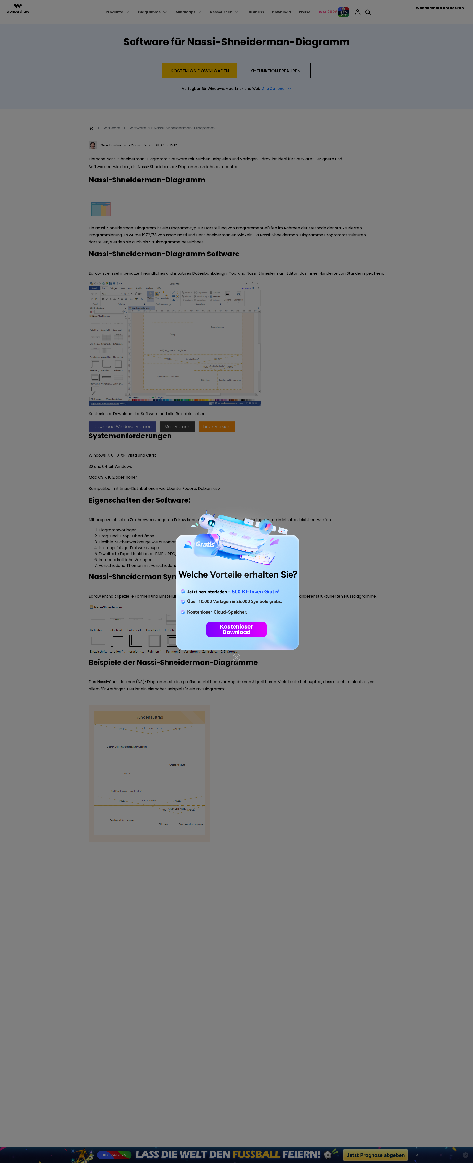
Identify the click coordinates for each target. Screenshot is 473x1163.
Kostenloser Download (236, 629)
